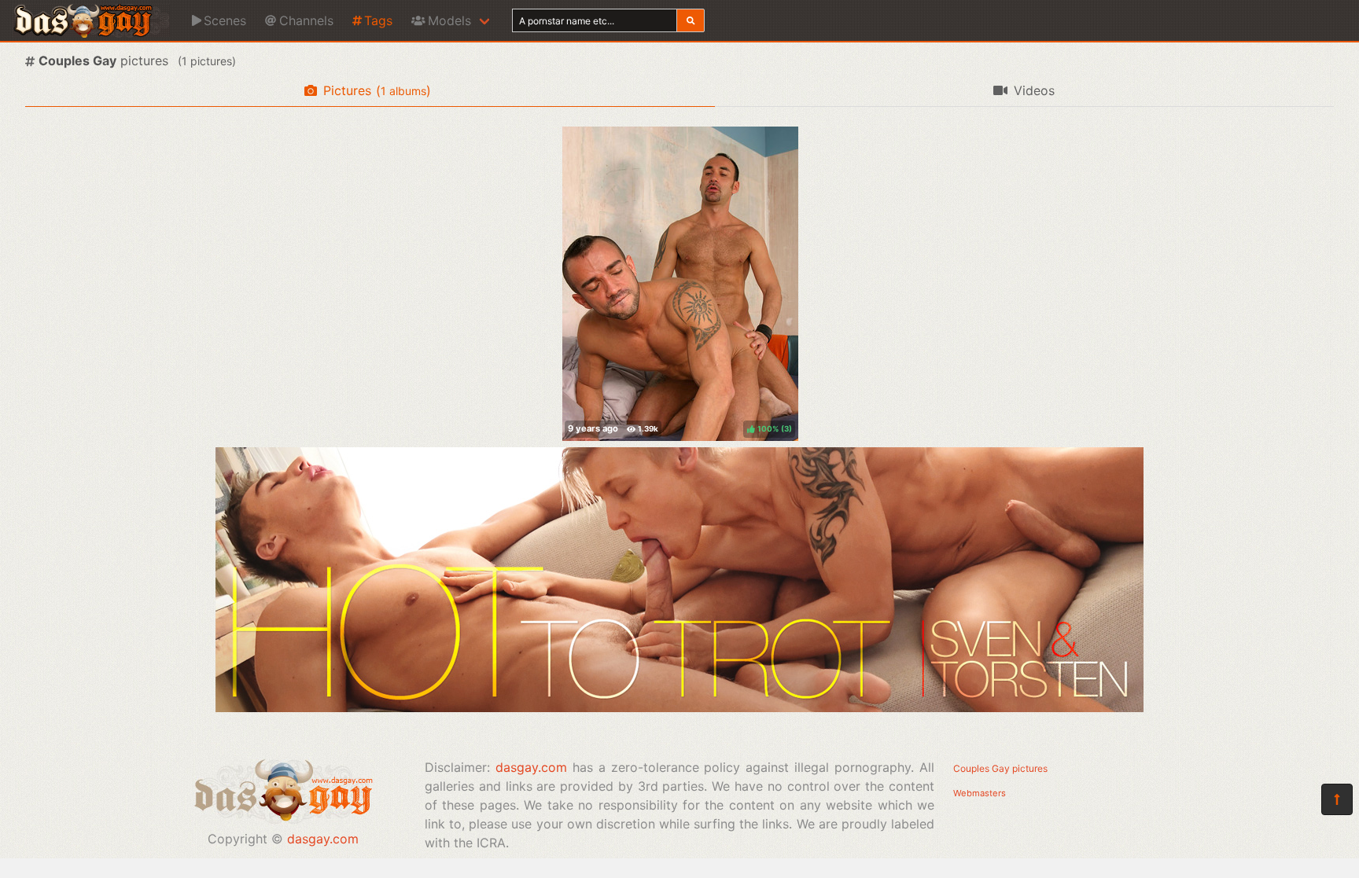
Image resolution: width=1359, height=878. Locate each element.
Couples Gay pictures (1000, 768)
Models (449, 20)
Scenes (225, 20)
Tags (378, 20)
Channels (306, 20)
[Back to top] (1337, 799)
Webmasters (979, 793)
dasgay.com (323, 839)
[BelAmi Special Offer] (679, 707)
